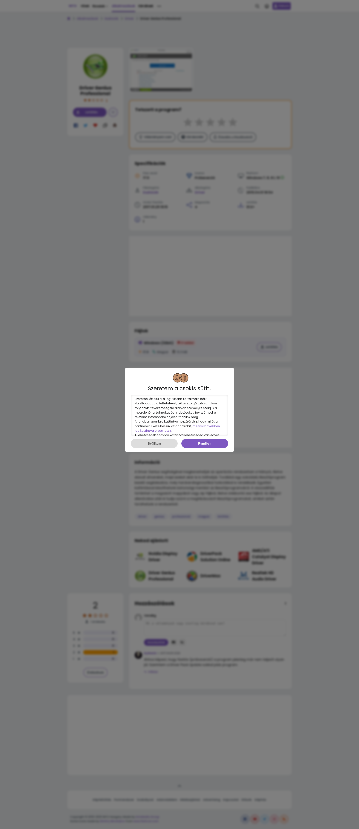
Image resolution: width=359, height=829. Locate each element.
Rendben (204, 443)
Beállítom (154, 443)
